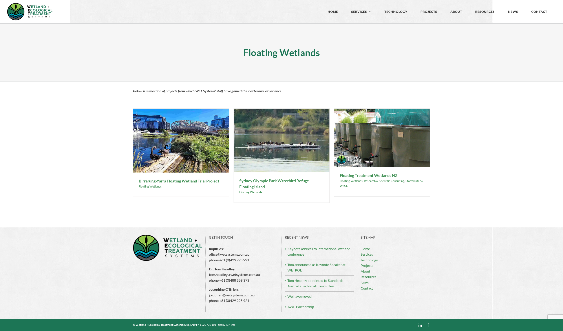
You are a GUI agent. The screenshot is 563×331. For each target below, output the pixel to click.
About (365, 271)
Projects (367, 266)
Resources (368, 277)
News (365, 283)
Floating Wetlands (150, 186)
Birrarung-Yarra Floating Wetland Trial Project (179, 181)
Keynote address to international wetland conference (318, 252)
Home (365, 249)
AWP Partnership (300, 307)
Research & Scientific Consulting (384, 181)
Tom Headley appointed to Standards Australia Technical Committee (315, 283)
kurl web (231, 324)
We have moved (299, 296)
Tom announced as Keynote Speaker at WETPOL (316, 267)
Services (367, 254)
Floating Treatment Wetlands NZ (368, 175)
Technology (369, 260)
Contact (367, 288)
